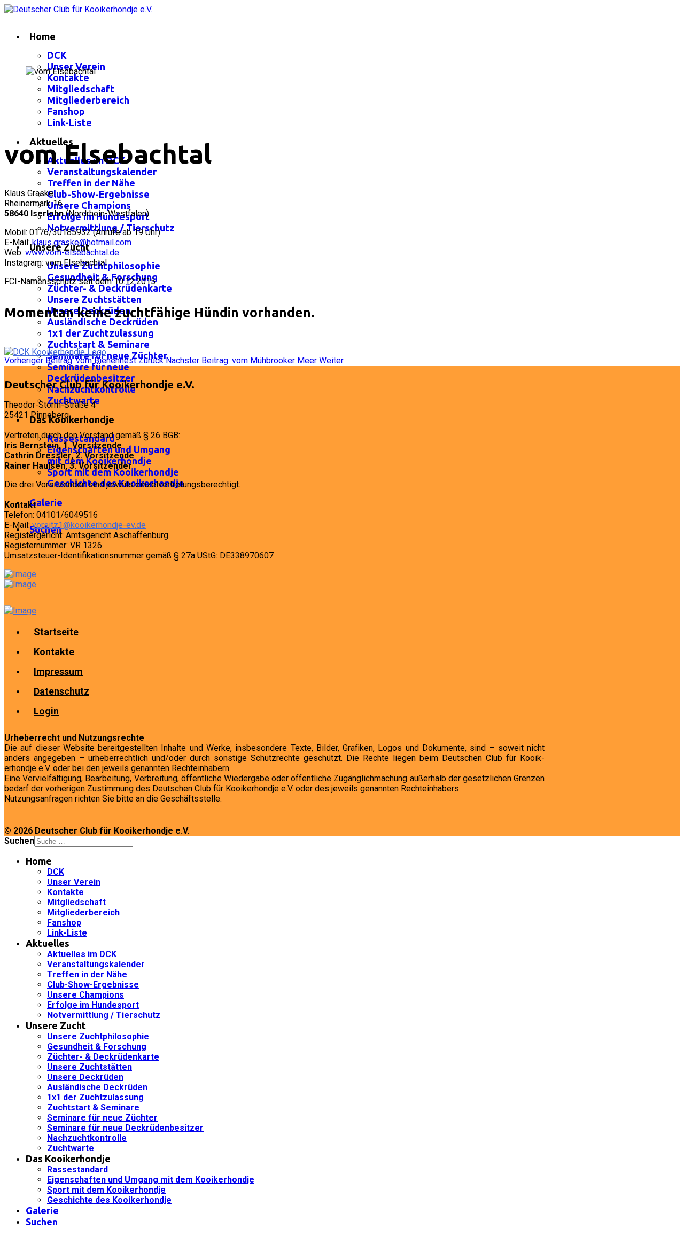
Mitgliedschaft (80, 88)
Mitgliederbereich (88, 100)
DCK (57, 55)
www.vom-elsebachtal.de (72, 252)
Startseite (56, 632)
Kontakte (68, 77)
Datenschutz (61, 691)
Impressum (58, 671)
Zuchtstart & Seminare (98, 344)
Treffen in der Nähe (91, 182)
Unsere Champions (89, 205)
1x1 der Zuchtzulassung (100, 333)
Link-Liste (69, 122)
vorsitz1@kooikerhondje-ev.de (89, 525)
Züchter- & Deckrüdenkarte (109, 288)
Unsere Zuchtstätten (94, 299)
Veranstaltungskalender (102, 171)
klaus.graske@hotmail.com (81, 242)
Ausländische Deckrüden (102, 321)
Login (46, 711)
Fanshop (66, 111)
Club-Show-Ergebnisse (98, 194)
